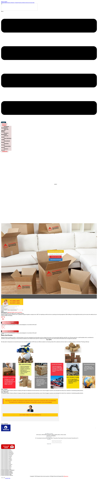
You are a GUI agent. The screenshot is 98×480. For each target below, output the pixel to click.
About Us (4, 124)
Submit (2, 311)
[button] (49, 66)
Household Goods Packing (57, 440)
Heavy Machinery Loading (6, 139)
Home (3, 122)
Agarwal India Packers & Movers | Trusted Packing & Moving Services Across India (17, 2)
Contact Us (4, 151)
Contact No (3, 306)
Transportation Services (6, 146)
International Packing (5, 141)
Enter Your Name (5, 305)
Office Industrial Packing (56, 441)
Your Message (4, 308)
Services (4, 125)
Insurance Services (4, 149)
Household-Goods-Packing (5, 127)
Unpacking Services (5, 144)
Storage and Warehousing (57, 442)
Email (2, 307)
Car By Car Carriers (4, 136)
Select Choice (4, 310)
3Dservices (66, 476)
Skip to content (4, 1)
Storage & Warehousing (4, 133)
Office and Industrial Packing (4, 130)
